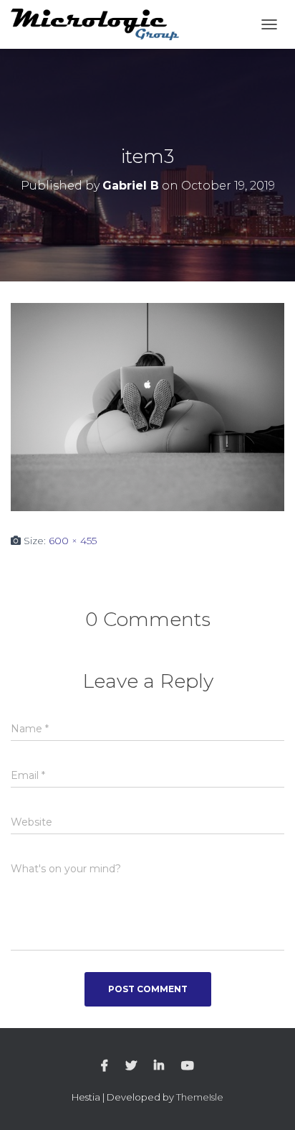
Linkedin (159, 1066)
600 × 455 (73, 540)
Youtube (187, 1066)
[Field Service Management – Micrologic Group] (100, 25)
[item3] (147, 406)
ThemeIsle (199, 1097)
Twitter (131, 1066)
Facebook (104, 1066)
